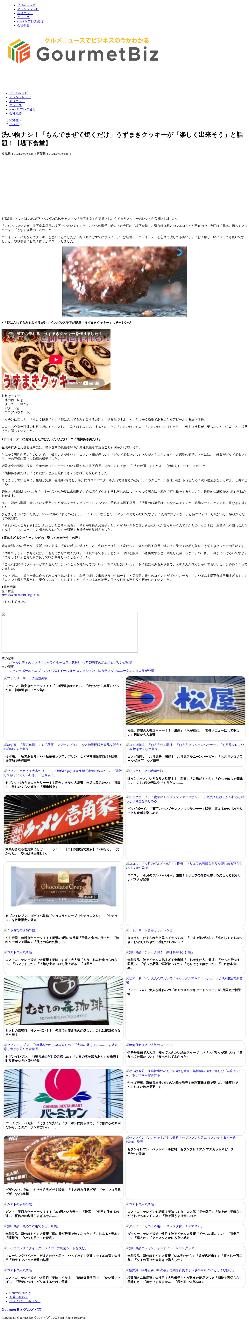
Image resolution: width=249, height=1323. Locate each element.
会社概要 (23, 25)
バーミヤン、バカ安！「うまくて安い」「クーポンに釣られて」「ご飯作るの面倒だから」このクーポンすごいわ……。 (63, 1125)
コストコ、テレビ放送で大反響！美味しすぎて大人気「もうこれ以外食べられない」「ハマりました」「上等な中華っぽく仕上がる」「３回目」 (61, 962)
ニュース (23, 17)
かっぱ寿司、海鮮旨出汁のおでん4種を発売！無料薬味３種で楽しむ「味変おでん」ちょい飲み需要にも (182, 1084)
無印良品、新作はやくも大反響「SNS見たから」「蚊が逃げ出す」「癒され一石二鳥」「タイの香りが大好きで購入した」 (184, 1257)
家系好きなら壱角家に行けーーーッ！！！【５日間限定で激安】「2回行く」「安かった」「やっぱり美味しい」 (62, 851)
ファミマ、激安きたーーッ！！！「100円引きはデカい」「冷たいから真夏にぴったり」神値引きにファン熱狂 (62, 688)
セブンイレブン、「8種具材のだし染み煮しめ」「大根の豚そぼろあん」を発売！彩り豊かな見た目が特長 (62, 1058)
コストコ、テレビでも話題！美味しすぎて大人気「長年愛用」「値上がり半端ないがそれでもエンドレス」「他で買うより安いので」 (185, 1213)
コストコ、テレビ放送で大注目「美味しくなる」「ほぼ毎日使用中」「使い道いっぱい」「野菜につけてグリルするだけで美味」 (63, 1279)
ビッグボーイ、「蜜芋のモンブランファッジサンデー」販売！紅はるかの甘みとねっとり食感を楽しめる (185, 810)
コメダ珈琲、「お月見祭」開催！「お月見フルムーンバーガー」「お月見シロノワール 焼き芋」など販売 (185, 758)
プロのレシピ (26, 5)
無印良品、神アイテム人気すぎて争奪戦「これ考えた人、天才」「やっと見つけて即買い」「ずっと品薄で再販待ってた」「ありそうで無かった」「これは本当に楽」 (185, 964)
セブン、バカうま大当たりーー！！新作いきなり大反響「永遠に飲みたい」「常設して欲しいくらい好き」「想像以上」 (63, 784)
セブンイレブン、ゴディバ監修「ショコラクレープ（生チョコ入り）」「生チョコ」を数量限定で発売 (61, 918)
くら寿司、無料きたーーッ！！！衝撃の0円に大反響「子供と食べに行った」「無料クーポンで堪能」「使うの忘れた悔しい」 (62, 940)
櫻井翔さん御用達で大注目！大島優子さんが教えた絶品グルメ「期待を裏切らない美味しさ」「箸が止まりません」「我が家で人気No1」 (185, 1279)
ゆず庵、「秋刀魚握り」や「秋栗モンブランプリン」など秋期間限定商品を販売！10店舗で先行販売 (63, 758)
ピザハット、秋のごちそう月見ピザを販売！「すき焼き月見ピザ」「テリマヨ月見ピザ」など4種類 (63, 1191)
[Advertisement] (72, 78)
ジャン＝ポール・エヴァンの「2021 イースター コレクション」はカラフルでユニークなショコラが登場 (81, 670)
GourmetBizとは (20, 1293)
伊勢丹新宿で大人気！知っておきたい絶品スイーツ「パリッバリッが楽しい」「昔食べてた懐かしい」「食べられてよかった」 (185, 1054)
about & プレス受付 (30, 21)
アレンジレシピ (28, 9)
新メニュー (25, 13)
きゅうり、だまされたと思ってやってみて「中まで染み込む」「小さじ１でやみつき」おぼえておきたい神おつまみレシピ (185, 940)
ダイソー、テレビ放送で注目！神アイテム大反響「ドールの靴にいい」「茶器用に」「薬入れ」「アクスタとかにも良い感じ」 (183, 1235)
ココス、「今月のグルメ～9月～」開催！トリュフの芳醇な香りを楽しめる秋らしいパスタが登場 (184, 877)
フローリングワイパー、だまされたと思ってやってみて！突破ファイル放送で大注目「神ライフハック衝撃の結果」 (63, 1257)
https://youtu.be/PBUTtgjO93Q (21, 595)
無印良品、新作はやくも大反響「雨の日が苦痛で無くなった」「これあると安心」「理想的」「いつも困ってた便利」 (63, 1235)
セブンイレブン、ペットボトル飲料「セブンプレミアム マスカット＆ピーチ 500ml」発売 (180, 1151)
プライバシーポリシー (24, 1301)
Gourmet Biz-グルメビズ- (22, 1309)
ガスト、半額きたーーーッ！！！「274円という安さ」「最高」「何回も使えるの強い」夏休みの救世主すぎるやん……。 (62, 1213)
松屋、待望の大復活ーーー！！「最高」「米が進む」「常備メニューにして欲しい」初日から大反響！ (183, 732)
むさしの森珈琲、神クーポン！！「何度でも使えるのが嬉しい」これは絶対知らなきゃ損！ (63, 1032)
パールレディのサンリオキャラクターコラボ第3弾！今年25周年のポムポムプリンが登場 (70, 662)
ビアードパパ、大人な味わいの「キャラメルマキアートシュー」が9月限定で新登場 (184, 992)
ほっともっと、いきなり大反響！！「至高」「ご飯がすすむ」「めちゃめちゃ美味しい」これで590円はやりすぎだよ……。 (185, 780)
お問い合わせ (18, 1297)
